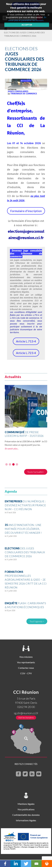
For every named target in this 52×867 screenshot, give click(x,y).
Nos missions (26, 656)
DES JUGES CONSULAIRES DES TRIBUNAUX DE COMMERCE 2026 (25, 552)
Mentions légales (26, 803)
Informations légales (26, 820)
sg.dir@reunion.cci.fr (26, 713)
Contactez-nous (26, 667)
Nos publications (26, 809)
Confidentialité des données (26, 814)
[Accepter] (48, 14)
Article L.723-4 (26, 353)
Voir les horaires (26, 717)
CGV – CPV (26, 673)
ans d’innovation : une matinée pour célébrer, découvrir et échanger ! (23, 528)
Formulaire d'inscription (26, 211)
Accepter (27, 25)
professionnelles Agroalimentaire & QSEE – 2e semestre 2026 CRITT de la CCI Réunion (26, 579)
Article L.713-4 (26, 341)
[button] (6, 464)
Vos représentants (26, 662)
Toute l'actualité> (35, 471)
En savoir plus (11, 448)
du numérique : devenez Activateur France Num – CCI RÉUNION (25, 505)
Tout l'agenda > (37, 621)
